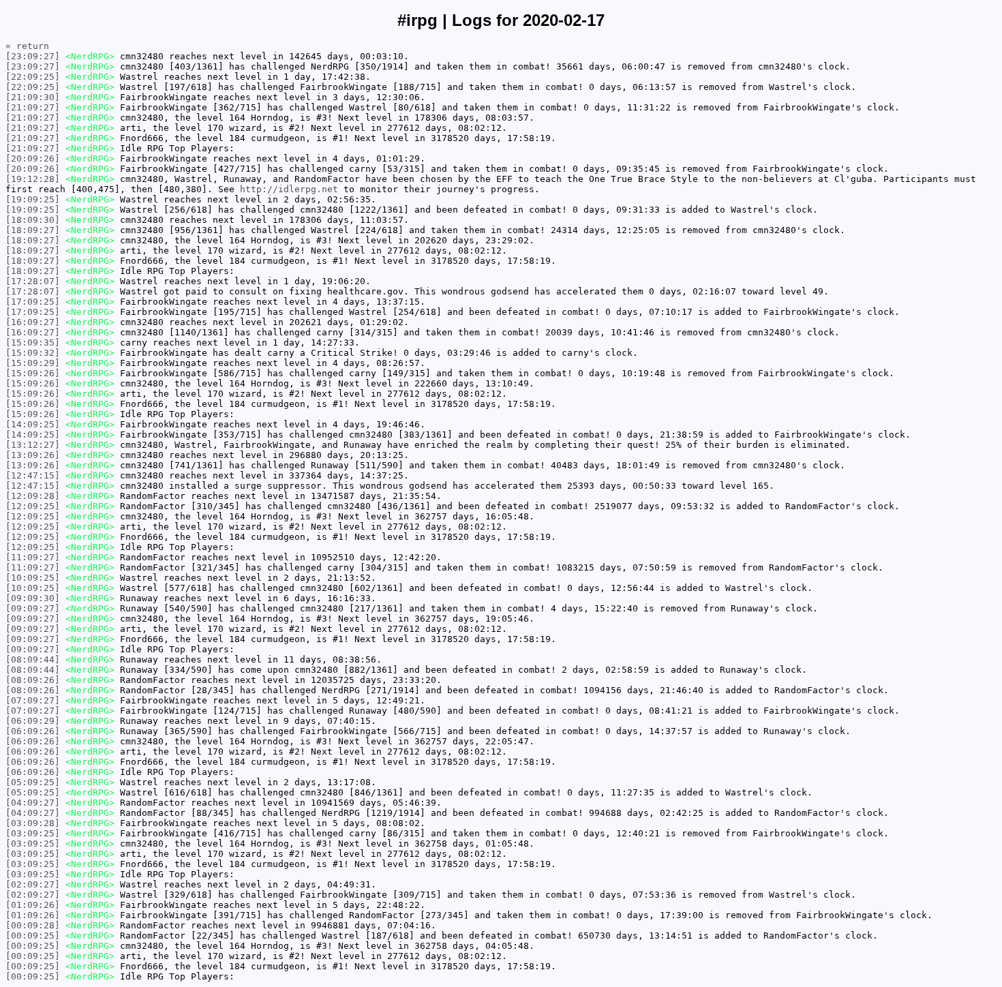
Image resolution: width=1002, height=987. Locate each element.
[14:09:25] (32, 424)
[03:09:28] (32, 823)
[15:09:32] (32, 353)
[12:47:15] (32, 475)
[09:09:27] (32, 608)
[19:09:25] (32, 199)
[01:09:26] (32, 905)
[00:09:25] (32, 935)
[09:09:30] (32, 598)
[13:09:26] (32, 455)
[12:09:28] (32, 496)
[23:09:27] (32, 56)
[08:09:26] (32, 680)
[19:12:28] (32, 179)
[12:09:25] (32, 506)
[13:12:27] (32, 445)
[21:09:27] (32, 107)
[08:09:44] (32, 659)
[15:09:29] (32, 363)
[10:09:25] (32, 578)
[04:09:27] (32, 803)
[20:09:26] (32, 158)
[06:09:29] (32, 721)
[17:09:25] (32, 302)
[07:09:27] (32, 700)
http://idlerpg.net (289, 189)
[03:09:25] (32, 833)
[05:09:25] (32, 782)
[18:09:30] (32, 220)
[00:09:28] (32, 925)
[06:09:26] (32, 731)
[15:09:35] (32, 342)
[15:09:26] (32, 373)
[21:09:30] (32, 97)
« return (27, 46)
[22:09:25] (32, 77)
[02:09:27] (32, 884)
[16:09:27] (32, 322)
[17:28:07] (32, 281)
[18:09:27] (32, 230)
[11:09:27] (32, 557)
